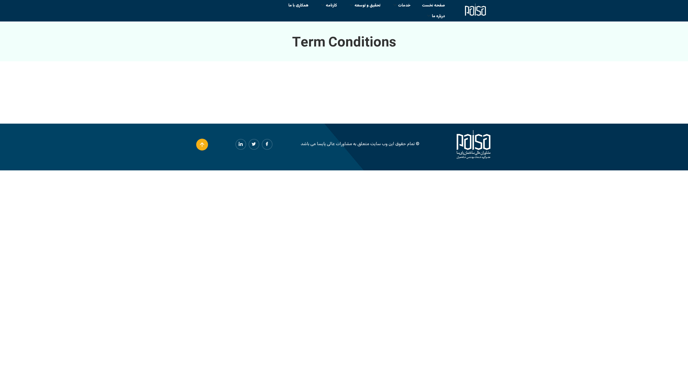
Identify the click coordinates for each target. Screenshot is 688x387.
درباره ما (438, 16)
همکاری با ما (298, 5)
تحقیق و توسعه (367, 5)
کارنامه (331, 5)
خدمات (404, 5)
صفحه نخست (433, 5)
